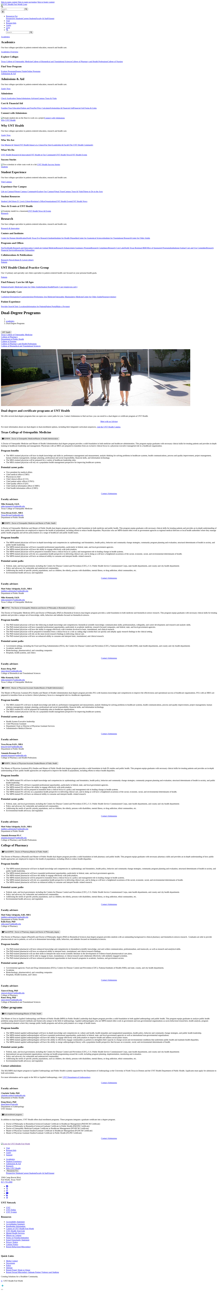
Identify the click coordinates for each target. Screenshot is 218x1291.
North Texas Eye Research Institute (40, 238)
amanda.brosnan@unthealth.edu (14, 755)
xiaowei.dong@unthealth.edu (12, 993)
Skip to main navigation (27, 2)
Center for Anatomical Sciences (91, 238)
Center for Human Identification (13, 238)
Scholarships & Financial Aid (61, 108)
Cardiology (5, 297)
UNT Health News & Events (39, 211)
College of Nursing (115, 61)
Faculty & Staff (42, 18)
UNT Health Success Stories (48, 164)
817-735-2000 (6, 1182)
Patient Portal (51, 306)
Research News (7, 260)
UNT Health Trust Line (15, 1231)
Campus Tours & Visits (47, 98)
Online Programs (33, 71)
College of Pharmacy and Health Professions (89, 61)
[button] (2, 7)
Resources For (12, 1171)
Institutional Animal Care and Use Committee (188, 248)
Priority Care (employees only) (65, 287)
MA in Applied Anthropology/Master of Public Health (22, 1014)
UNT (8, 1207)
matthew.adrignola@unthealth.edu (14, 591)
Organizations (50, 201)
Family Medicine (15, 287)
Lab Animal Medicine (47, 248)
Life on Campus (7, 191)
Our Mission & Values (10, 145)
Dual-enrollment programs (13, 1115)
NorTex (4, 248)
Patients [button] (4, 262)
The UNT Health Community (81, 145)
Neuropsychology (109, 297)
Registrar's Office (38, 201)
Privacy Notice (12, 1242)
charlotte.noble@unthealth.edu (13, 1095)
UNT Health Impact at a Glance (31, 145)
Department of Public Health (12, 339)
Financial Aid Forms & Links (85, 108)
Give (8, 28)
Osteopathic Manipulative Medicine (69, 297)
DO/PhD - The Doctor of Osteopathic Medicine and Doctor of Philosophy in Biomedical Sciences (39, 608)
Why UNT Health (13, 1168)
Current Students (29, 18)
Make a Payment (63, 306)
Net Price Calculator (42, 108)
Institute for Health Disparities (66, 238)
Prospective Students (14, 18)
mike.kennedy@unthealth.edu (13, 506)
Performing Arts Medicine (44, 297)
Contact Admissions (109, 493)
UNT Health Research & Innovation (15, 155)
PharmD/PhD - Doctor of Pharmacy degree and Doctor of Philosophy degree (31, 932)
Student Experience (14, 1161)
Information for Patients (36, 306)
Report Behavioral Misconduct (18, 1247)
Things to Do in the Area (93, 191)
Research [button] (4, 213)
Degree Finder (21, 71)
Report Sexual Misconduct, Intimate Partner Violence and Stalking (32, 1272)
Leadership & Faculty (61, 145)
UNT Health (6, 332)
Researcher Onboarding (25, 250)
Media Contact (12, 1261)
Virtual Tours (59, 191)
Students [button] (4, 167)
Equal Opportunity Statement (17, 1240)
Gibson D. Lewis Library (21, 201)
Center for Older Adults (140, 238)
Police (8, 1265)
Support (9, 1155)
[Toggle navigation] (3, 11)
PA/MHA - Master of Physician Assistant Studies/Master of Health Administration (33, 688)
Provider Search (7, 306)
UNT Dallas (11, 1210)
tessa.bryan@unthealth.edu (11, 747)
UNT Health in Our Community (43, 155)
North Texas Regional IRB (135, 248)
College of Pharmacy (9, 337)
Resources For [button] (12, 16)
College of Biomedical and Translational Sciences (52, 61)
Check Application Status (11, 98)
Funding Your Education (11, 108)
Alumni (51, 18)
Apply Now (6, 89)
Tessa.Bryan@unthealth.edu (12, 515)
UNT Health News (63, 155)
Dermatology (15, 297)
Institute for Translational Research (117, 238)
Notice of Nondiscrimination (17, 1238)
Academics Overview (9, 52)
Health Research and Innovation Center (23, 248)
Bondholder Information (15, 1226)
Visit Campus (6, 182)
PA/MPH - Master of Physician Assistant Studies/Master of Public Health (30, 763)
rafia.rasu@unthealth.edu (11, 924)
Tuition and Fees (27, 108)
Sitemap (9, 1268)
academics (10, 321)
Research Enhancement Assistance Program (73, 248)
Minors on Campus (13, 1235)
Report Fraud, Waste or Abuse (18, 1270)
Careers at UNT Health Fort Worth (20, 1229)
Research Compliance (99, 248)
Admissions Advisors (29, 98)
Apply (8, 25)
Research (9, 1166)
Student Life (6, 201)
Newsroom (10, 1263)
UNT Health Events (79, 155)
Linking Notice (12, 1244)
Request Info (11, 23)
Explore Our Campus (45, 191)
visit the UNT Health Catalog (108, 427)
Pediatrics (5, 287)
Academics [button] (5, 37)
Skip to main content (9, 2)
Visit (8, 21)
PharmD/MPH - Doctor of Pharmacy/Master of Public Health (26, 852)
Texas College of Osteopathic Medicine (16, 61)
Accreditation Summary (15, 1224)
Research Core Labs (116, 248)
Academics (10, 1159)
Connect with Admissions (54, 118)
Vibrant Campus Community (25, 191)
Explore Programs (8, 71)
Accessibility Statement (15, 1222)
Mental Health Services (15, 1233)
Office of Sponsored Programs (158, 248)
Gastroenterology (27, 297)
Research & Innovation (10, 228)
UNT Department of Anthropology (76, 1077)
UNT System (11, 1212)
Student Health (47, 287)
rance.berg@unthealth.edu (11, 671)
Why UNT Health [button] (8, 120)
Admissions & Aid (13, 1164)
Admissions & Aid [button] (8, 74)
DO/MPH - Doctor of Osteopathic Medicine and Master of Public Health (30, 523)
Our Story (48, 145)
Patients (4, 277)
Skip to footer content (45, 2)
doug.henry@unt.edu (9, 1104)
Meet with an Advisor (109, 421)
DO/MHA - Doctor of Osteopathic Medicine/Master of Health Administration (31, 439)
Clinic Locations (20, 306)
